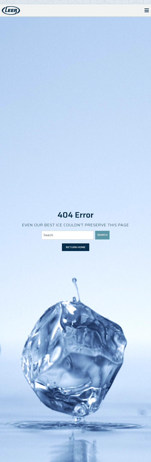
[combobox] (67, 235)
